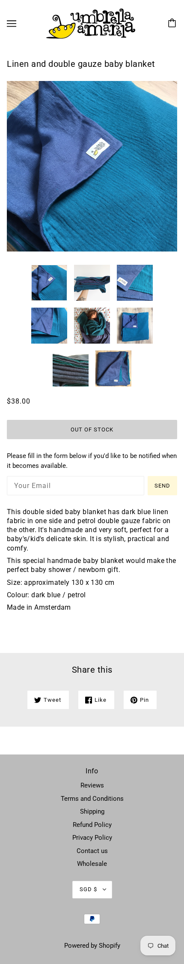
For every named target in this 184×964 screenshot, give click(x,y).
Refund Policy (92, 825)
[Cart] (173, 23)
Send (162, 485)
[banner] (90, 23)
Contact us (92, 851)
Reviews (92, 785)
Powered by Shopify (92, 945)
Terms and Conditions (92, 798)
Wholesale (92, 864)
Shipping (92, 811)
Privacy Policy (92, 837)
